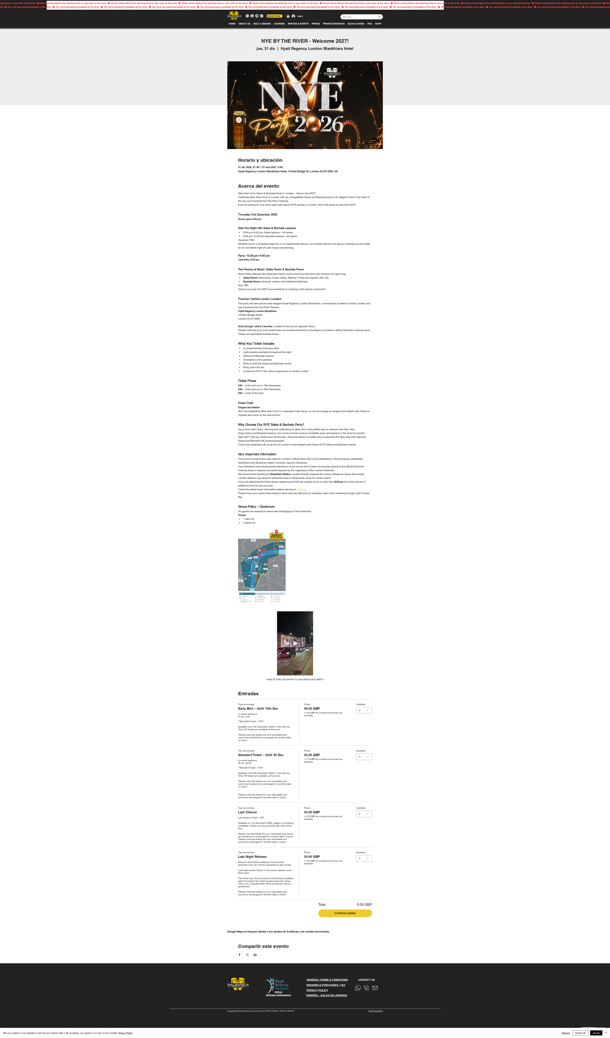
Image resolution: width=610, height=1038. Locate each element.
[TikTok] (261, 15)
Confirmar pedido (345, 913)
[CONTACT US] (358, 988)
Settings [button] (566, 1033)
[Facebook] (252, 15)
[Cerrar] (606, 1032)
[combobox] (364, 710)
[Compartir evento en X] (247, 954)
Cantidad (360, 704)
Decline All (580, 1033)
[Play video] (295, 643)
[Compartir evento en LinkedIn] (255, 954)
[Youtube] (256, 15)
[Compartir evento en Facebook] (239, 954)
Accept (596, 1033)
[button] (288, 15)
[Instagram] (247, 15)
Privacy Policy (125, 1033)
